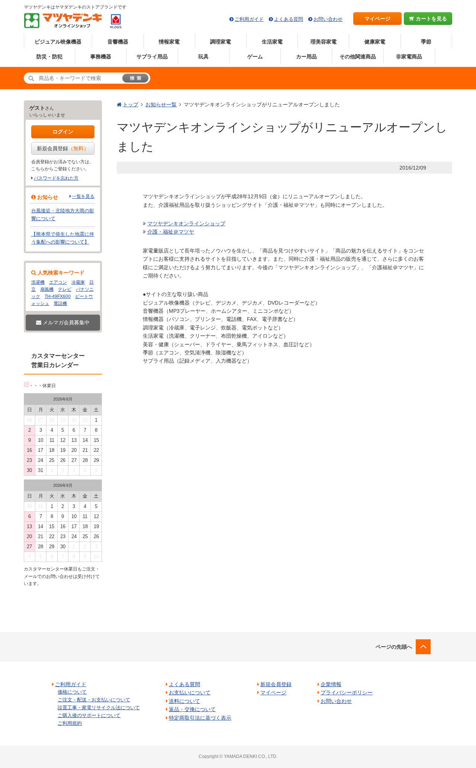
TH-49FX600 (58, 296)
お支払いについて (189, 692)
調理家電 (220, 42)
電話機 (60, 303)
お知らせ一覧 (161, 104)
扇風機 (47, 289)
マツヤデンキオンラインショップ (186, 223)
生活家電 (272, 42)
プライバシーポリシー (347, 692)
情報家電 (169, 42)
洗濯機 (38, 282)
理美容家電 (324, 42)
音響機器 (117, 42)
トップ (130, 104)
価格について (72, 692)
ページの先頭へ (394, 647)
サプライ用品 (152, 57)
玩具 (203, 57)
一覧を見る (83, 196)
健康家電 (374, 42)
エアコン (58, 282)
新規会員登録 (63, 148)
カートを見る (430, 19)
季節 (426, 42)
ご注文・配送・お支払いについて (94, 700)
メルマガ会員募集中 (65, 322)
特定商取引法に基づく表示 (200, 718)
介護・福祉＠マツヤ (170, 232)
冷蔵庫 (78, 282)
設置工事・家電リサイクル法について (99, 707)
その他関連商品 (358, 57)
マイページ (377, 19)
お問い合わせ (327, 19)
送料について (184, 701)
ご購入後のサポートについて (89, 715)
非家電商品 (409, 57)
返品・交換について (192, 709)
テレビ (64, 289)
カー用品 (306, 57)
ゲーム (255, 57)
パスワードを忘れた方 (56, 178)
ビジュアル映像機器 (58, 42)
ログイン (62, 132)
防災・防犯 (49, 57)
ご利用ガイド (249, 19)
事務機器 (100, 57)
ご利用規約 (70, 723)
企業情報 (331, 684)
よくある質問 (288, 19)
